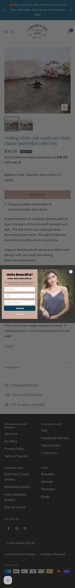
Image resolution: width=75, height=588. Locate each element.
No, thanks (19, 314)
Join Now (19, 308)
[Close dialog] (70, 271)
